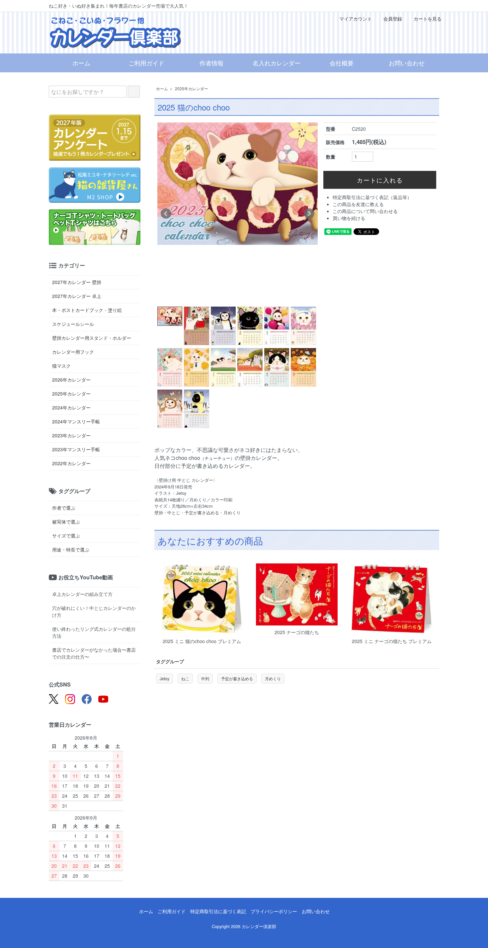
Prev (166, 213)
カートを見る (428, 18)
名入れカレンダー (276, 62)
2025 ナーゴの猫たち (297, 632)
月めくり (273, 678)
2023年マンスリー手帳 (76, 449)
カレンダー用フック (73, 351)
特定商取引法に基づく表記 (218, 911)
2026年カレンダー (71, 379)
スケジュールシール (73, 324)
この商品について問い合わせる (365, 211)
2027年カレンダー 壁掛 (76, 282)
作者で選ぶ (63, 507)
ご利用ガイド (146, 62)
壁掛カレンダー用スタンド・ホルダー (91, 337)
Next (309, 213)
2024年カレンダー (71, 407)
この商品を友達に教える (358, 204)
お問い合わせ (407, 62)
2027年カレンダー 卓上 (76, 296)
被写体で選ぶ (66, 521)
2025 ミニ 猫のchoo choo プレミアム (202, 641)
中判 (205, 678)
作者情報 (211, 62)
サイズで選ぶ (66, 535)
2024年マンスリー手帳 (76, 421)
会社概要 (342, 62)
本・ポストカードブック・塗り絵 (87, 310)
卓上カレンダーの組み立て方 (82, 594)
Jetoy (164, 678)
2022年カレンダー (71, 463)
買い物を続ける (349, 218)
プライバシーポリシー (274, 911)
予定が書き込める (237, 678)
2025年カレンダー (191, 88)
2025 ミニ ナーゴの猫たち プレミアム (392, 641)
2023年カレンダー (71, 435)
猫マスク (61, 365)
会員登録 (392, 18)
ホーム (81, 62)
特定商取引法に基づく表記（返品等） (372, 197)
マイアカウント (355, 18)
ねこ (185, 678)
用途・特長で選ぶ (70, 549)
